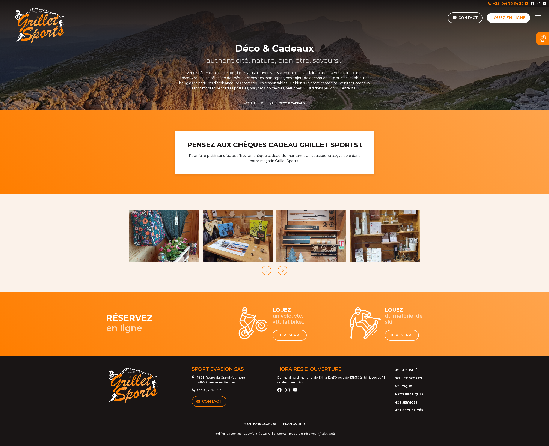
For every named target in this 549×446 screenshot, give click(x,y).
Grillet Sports (408, 378)
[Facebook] (532, 4)
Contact (212, 401)
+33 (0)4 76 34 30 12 (510, 4)
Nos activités (406, 370)
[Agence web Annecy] (326, 433)
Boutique (403, 386)
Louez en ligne (508, 17)
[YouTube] (544, 4)
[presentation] (266, 270)
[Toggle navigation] (538, 18)
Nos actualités (408, 410)
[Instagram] (538, 4)
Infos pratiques (408, 394)
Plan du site (294, 424)
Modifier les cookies (227, 433)
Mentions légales (260, 424)
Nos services (405, 402)
